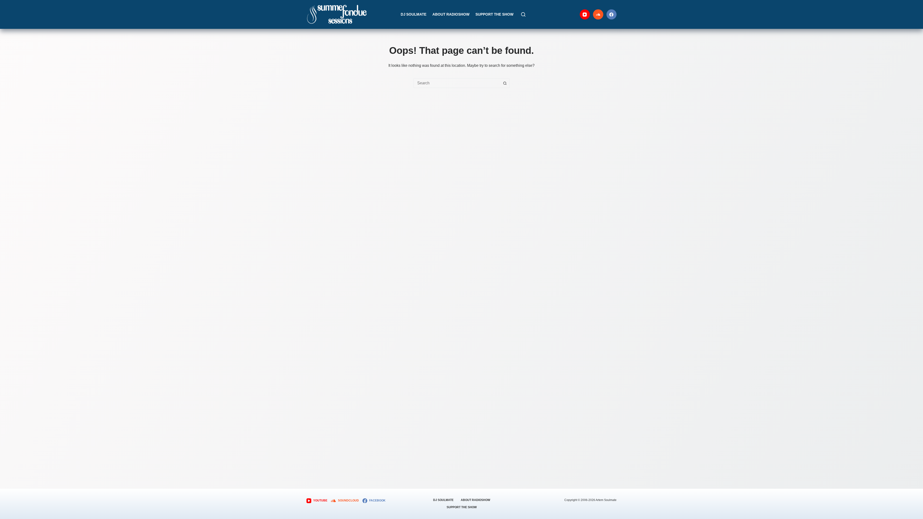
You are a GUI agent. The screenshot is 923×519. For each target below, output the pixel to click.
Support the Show (494, 14)
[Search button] (504, 83)
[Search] (523, 14)
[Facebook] (611, 14)
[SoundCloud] (598, 14)
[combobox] (457, 83)
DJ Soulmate (413, 14)
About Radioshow (450, 14)
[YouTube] (585, 14)
